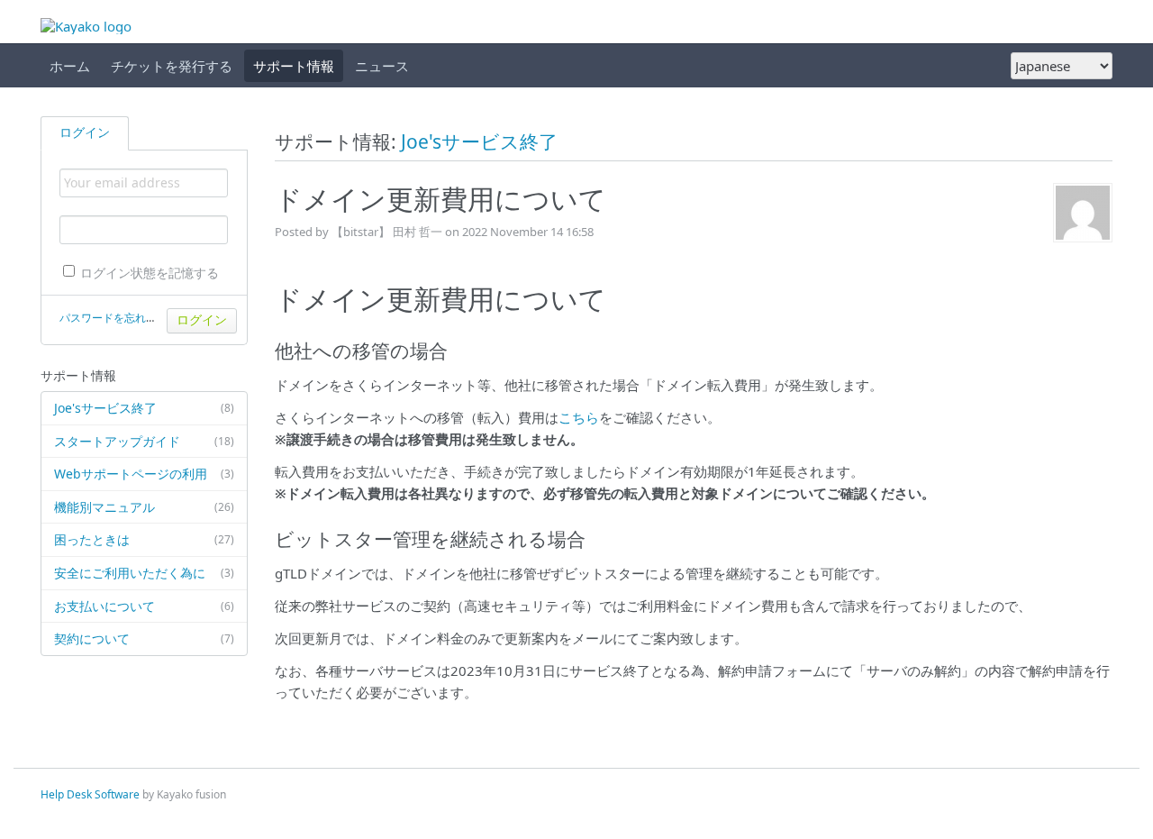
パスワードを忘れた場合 (118, 317)
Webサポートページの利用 (144, 473)
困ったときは (144, 539)
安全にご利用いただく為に (144, 572)
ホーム (70, 66)
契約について (144, 638)
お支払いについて (144, 606)
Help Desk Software (90, 794)
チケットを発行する (171, 66)
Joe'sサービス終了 (144, 407)
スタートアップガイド (144, 441)
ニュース (382, 66)
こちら (578, 417)
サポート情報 (293, 66)
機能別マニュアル (144, 506)
